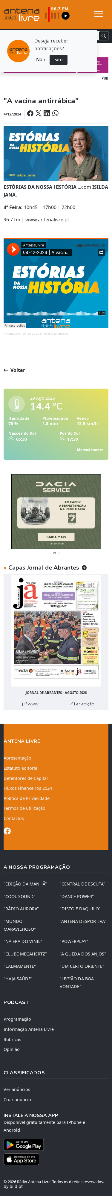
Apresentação (17, 758)
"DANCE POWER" (77, 896)
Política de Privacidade (27, 798)
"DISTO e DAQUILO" (80, 909)
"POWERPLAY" (74, 941)
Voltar (17, 370)
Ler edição (83, 704)
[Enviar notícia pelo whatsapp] (55, 114)
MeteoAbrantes (90, 450)
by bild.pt (13, 1186)
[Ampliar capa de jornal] (56, 631)
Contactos (14, 818)
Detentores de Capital (26, 778)
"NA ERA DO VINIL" (23, 941)
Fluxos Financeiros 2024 (28, 788)
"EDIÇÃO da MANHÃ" (25, 884)
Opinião (12, 1049)
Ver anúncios (17, 1089)
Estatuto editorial (21, 768)
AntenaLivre (12, 333)
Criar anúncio (17, 1099)
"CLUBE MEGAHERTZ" (25, 954)
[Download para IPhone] (56, 1159)
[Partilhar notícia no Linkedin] (47, 114)
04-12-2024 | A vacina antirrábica (45, 333)
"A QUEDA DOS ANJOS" (83, 954)
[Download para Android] (52, 1145)
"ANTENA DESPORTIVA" (83, 921)
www (33, 704)
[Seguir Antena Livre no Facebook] (7, 832)
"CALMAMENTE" (20, 966)
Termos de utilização (24, 808)
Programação (17, 1019)
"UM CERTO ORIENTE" (82, 966)
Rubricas (12, 1039)
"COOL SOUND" (20, 896)
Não (40, 59)
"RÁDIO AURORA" (21, 909)
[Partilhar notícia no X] (39, 114)
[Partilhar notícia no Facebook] (30, 114)
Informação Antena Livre (29, 1029)
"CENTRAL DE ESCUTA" (82, 884)
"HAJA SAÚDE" (18, 979)
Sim (58, 59)
